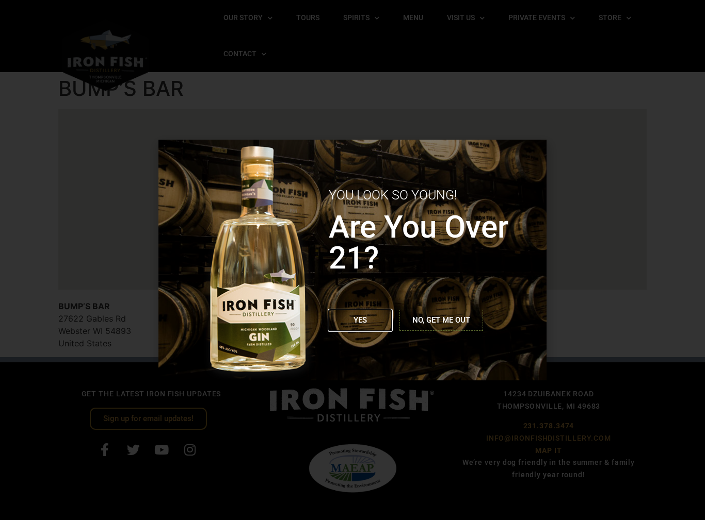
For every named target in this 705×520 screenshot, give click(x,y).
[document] (352, 260)
